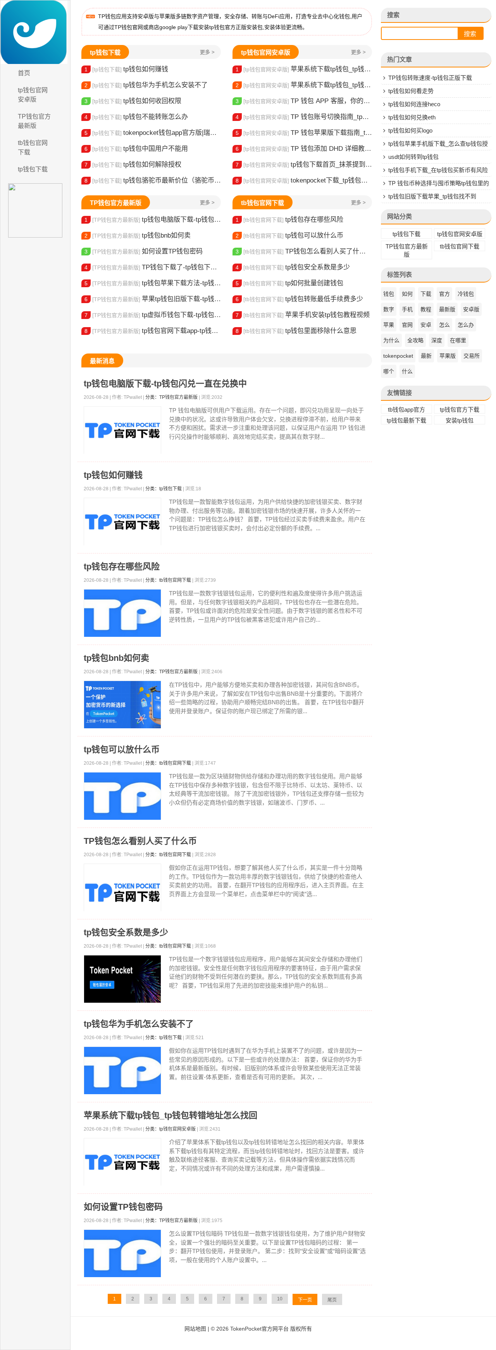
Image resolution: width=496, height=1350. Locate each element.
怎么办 (466, 325)
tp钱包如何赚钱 (126, 69)
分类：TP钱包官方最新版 (171, 397)
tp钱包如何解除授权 (132, 164)
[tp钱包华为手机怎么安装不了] (122, 1071)
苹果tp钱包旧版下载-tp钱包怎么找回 (152, 299)
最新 (426, 356)
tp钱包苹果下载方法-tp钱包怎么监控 (152, 283)
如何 (407, 294)
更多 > (207, 52)
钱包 (388, 294)
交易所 (471, 356)
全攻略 (415, 340)
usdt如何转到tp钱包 (413, 156)
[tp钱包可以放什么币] (122, 796)
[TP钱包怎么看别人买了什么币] (122, 893)
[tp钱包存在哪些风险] (122, 613)
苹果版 (447, 356)
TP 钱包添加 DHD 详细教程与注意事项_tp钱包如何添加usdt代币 (304, 148)
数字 (388, 309)
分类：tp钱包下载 (163, 488)
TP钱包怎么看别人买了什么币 (304, 251)
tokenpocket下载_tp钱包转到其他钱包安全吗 (304, 180)
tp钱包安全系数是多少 (293, 267)
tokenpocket (398, 356)
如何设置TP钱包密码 (143, 251)
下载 (425, 294)
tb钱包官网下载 (33, 147)
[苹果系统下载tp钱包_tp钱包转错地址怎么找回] (122, 1162)
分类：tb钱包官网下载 (168, 580)
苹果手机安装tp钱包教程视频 (303, 315)
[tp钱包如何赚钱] (122, 522)
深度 (436, 340)
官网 (407, 325)
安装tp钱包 (460, 420)
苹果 (388, 325)
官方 (444, 294)
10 (279, 1299)
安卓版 (471, 309)
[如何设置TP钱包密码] (122, 1253)
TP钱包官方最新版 (34, 121)
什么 (407, 371)
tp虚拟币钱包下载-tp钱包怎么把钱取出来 (152, 315)
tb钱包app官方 (406, 409)
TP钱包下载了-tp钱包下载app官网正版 (152, 267)
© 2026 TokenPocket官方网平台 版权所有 (261, 1329)
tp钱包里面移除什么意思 (296, 330)
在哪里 (458, 340)
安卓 (425, 325)
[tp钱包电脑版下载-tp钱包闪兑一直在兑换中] (122, 430)
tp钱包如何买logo (410, 130)
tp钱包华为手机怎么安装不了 (146, 85)
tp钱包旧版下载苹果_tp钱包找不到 (432, 196)
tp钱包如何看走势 (411, 91)
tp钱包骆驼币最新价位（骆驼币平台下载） (152, 180)
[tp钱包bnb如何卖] (122, 705)
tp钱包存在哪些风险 (289, 219)
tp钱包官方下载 (459, 409)
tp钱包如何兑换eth (412, 117)
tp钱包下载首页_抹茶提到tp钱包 (304, 164)
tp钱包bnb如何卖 (137, 235)
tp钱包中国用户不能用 (136, 148)
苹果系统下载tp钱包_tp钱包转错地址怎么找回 (304, 69)
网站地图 (195, 1329)
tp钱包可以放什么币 (289, 235)
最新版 (447, 309)
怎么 (444, 325)
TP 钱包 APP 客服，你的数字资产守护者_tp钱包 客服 (304, 101)
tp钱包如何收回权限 (132, 101)
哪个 (388, 371)
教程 (425, 309)
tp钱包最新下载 (406, 420)
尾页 (332, 1300)
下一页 (305, 1300)
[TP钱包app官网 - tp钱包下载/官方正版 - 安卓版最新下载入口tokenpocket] (35, 32)
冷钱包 (466, 294)
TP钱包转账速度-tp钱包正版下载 (430, 77)
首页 (24, 73)
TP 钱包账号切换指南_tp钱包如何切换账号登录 (304, 117)
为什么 (391, 340)
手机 (407, 309)
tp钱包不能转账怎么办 (136, 117)
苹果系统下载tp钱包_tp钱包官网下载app (304, 85)
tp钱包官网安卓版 (33, 95)
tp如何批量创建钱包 (289, 283)
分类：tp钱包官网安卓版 (170, 1129)
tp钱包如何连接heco (414, 104)
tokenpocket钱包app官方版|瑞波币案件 (152, 132)
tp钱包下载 (33, 169)
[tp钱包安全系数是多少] (122, 979)
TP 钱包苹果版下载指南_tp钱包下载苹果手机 (304, 132)
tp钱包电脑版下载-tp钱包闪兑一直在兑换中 (152, 219)
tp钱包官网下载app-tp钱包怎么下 (152, 330)
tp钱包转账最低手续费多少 (299, 299)
